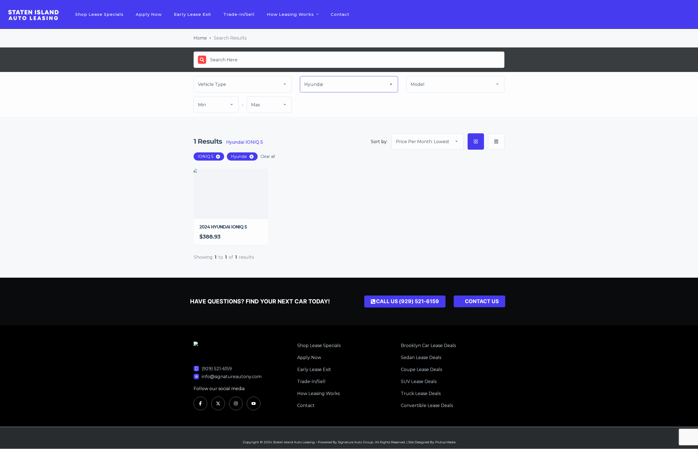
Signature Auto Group (355, 442)
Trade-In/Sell (239, 14)
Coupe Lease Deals (421, 369)
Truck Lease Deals (421, 393)
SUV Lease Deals (419, 381)
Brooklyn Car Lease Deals (428, 345)
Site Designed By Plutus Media (432, 442)
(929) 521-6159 (217, 368)
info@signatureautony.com (231, 376)
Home (200, 38)
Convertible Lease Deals (427, 405)
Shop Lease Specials (99, 14)
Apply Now (149, 14)
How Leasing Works (290, 14)
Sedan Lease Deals (421, 357)
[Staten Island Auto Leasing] (33, 14)
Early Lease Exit (192, 14)
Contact (340, 14)
